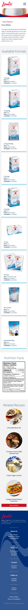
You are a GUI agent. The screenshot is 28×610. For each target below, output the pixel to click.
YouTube (14, 580)
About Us (14, 531)
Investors (14, 566)
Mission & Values (14, 536)
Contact (14, 562)
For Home (14, 553)
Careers (14, 568)
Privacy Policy (14, 597)
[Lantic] (6, 4)
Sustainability (14, 538)
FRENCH (14, 588)
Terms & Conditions (14, 599)
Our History (14, 535)
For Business (14, 551)
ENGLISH (14, 589)
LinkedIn (14, 579)
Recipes (14, 555)
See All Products (7, 22)
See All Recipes (14, 505)
